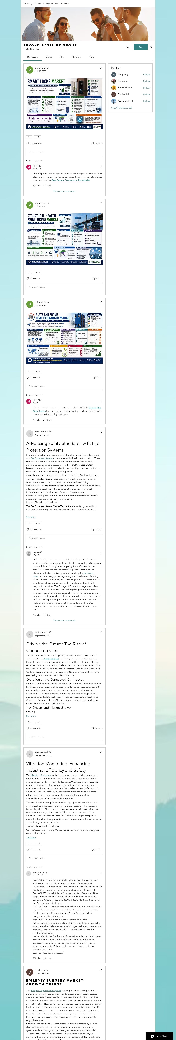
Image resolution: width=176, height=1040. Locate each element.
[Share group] (151, 46)
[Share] (101, 68)
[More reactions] (37, 137)
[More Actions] (101, 167)
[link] (32, 57)
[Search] (127, 47)
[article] (64, 129)
